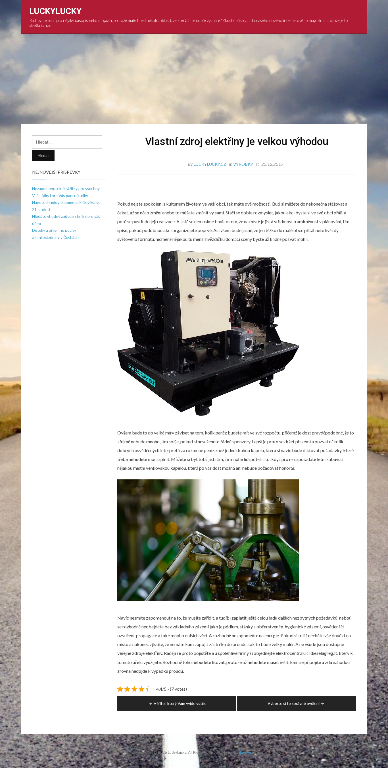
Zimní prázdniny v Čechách (55, 237)
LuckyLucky (55, 11)
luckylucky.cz (210, 164)
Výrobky (243, 164)
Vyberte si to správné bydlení (294, 703)
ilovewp (245, 752)
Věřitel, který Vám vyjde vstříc (180, 703)
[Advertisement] (194, 77)
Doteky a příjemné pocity (54, 230)
